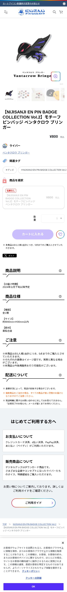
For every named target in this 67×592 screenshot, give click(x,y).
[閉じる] (63, 543)
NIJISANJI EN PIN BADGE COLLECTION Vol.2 (34, 524)
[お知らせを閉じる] (64, 3)
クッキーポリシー (31, 571)
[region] (33, 565)
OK (33, 586)
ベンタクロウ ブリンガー (16, 152)
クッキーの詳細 (33, 578)
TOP (5, 524)
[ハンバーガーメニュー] (6, 12)
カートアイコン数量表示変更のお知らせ (21, 3)
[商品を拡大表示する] (55, 76)
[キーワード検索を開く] (54, 12)
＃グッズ (9, 170)
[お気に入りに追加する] (60, 234)
